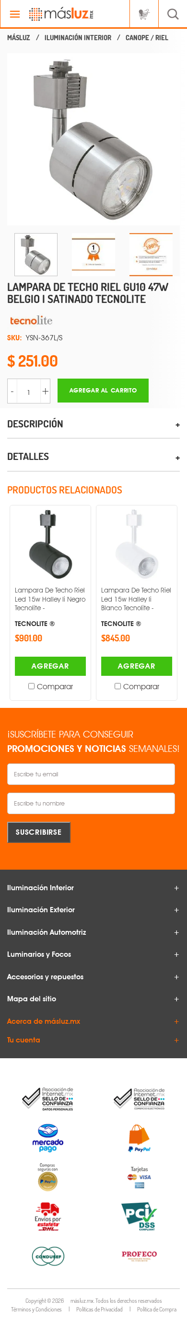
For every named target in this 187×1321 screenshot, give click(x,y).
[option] (93, 139)
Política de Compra (156, 1309)
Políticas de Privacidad (99, 1309)
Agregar (50, 666)
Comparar (55, 686)
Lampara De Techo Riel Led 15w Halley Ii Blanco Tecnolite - (136, 607)
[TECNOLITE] (93, 319)
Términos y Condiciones (36, 1309)
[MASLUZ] (18, 38)
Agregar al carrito (103, 390)
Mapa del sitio (31, 999)
